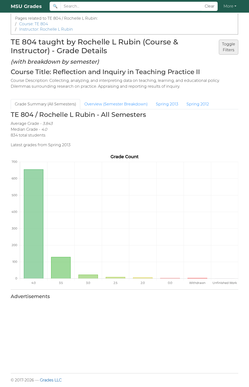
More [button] (228, 6)
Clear (209, 6)
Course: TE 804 (33, 24)
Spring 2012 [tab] (198, 104)
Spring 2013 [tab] (167, 104)
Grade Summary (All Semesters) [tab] (45, 104)
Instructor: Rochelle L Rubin (46, 29)
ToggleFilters (228, 47)
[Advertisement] (124, 335)
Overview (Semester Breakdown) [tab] (116, 104)
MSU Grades (26, 6)
